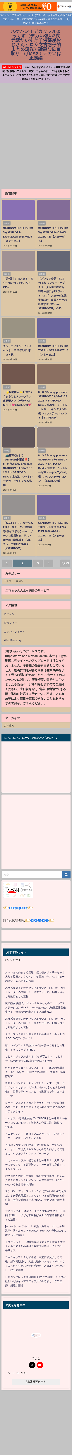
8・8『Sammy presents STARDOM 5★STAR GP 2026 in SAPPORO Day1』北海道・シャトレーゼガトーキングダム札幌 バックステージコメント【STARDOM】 (53, 405)
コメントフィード (14, 631)
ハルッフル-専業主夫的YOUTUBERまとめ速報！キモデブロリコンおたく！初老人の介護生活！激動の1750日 (36, 1122)
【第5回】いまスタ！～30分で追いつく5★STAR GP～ (18, 282)
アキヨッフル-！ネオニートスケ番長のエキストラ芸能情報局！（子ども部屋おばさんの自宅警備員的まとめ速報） (35, 1215)
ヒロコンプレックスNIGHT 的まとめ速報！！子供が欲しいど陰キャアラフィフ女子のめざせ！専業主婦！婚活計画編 (35, 1281)
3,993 (65, 563)
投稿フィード (12, 622)
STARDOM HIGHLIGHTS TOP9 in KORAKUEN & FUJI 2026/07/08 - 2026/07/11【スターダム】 (53, 531)
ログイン (9, 614)
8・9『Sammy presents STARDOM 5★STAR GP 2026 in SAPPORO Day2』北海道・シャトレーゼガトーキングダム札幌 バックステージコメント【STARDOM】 (53, 468)
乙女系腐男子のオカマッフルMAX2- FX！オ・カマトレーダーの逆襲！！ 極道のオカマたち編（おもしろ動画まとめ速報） (35, 992)
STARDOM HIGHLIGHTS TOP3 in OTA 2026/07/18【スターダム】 (53, 350)
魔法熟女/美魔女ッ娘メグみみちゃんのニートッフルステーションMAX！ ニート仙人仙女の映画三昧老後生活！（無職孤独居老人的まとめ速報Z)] (35, 1007)
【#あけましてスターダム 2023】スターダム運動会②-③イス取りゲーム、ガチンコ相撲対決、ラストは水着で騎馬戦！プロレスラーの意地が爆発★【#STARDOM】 (18, 535)
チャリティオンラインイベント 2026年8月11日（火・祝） (17, 350)
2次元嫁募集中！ (36, 1381)
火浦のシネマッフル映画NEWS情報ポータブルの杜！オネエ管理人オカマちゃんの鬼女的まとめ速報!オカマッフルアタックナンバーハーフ (35, 1149)
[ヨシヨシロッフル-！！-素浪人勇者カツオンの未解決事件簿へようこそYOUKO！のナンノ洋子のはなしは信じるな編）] (35, 1230)
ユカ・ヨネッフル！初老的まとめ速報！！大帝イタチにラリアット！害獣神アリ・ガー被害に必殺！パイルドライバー (35, 1164)
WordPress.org (13, 640)
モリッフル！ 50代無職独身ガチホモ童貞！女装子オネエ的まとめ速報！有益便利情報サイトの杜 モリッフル (35, 1246)
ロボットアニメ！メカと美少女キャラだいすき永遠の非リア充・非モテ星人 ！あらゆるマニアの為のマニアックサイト (35, 1107)
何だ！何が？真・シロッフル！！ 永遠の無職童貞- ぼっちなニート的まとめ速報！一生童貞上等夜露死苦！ (35, 1072)
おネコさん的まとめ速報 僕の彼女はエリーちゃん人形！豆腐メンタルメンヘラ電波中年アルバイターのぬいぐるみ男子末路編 (35, 976)
